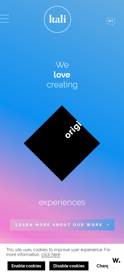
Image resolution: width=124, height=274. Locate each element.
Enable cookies (26, 266)
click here (50, 254)
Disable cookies (69, 266)
